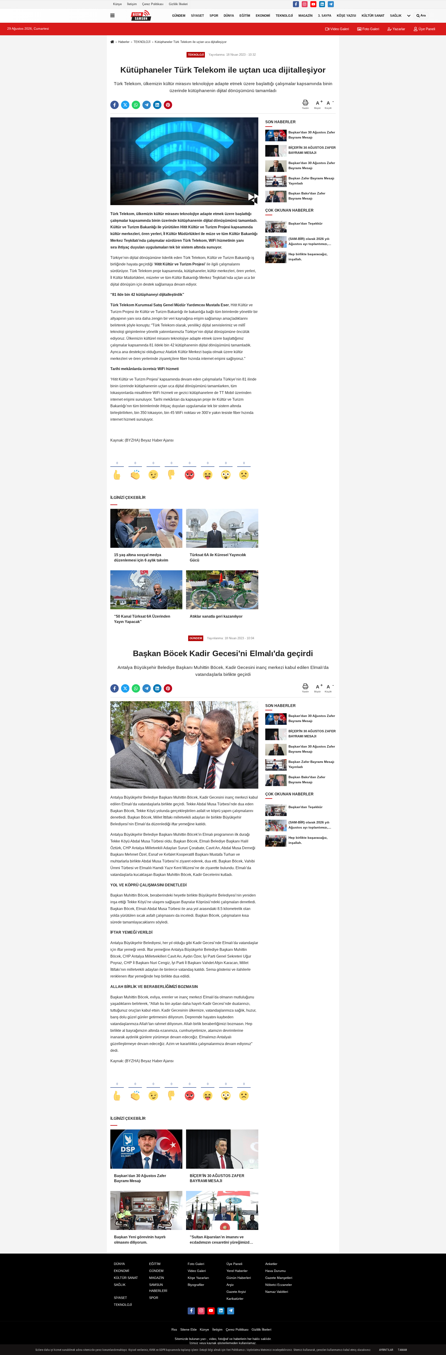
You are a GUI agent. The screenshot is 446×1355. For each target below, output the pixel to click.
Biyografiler (196, 1285)
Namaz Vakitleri (276, 1292)
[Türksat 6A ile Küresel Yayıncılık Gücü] (222, 528)
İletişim (132, 4)
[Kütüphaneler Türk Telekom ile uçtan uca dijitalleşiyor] (184, 161)
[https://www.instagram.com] (305, 4)
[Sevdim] (153, 467)
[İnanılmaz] (226, 467)
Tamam (402, 1350)
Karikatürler (234, 1298)
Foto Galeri (370, 29)
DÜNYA (229, 15)
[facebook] (114, 105)
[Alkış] (135, 467)
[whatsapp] (136, 105)
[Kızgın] (189, 467)
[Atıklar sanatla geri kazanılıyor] (222, 589)
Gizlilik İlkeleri (178, 4)
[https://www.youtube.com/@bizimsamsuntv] (313, 4)
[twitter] (125, 105)
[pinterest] (168, 105)
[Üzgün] (244, 467)
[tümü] (408, 16)
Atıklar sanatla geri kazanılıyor (216, 616)
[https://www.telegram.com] (331, 4)
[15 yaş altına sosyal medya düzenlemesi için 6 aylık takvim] (146, 528)
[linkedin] (157, 105)
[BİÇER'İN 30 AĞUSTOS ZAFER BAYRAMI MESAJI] (222, 1148)
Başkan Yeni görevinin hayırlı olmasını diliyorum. (139, 1239)
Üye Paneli (426, 29)
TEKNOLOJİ (284, 15)
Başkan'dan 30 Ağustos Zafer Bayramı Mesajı (140, 1178)
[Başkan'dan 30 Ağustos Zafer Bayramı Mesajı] (146, 1148)
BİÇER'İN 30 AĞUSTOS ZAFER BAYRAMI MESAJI (217, 1178)
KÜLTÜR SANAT (373, 15)
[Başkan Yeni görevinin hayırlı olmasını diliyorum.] (146, 1210)
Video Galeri (339, 29)
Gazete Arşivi (236, 1292)
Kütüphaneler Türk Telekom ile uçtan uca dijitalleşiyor (190, 42)
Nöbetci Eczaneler (278, 1285)
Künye (117, 4)
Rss (174, 1329)
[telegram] (146, 105)
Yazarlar (398, 29)
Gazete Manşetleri (278, 1278)
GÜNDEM (178, 15)
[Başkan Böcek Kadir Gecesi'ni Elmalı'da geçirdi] (184, 744)
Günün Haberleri (238, 1278)
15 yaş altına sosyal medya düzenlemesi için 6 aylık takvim (141, 557)
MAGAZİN (305, 15)
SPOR (214, 15)
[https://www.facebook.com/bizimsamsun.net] (296, 4)
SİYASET (197, 15)
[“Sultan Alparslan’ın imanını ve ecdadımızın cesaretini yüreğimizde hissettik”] (222, 1210)
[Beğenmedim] (171, 467)
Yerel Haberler (237, 1271)
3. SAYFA (324, 15)
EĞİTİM (244, 15)
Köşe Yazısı (346, 15)
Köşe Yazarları (198, 1278)
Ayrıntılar (386, 1350)
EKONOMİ (263, 15)
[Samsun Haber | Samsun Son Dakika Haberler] (142, 15)
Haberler (123, 42)
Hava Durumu (275, 1271)
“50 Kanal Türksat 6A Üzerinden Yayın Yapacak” (142, 618)
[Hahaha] (207, 467)
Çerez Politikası (153, 4)
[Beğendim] (117, 467)
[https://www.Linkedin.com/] (322, 4)
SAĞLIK (395, 15)
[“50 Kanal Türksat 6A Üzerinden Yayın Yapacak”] (146, 589)
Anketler (271, 1264)
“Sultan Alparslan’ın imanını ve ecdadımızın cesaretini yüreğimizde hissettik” (221, 1240)
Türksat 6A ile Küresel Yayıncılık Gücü (218, 557)
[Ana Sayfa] (112, 42)
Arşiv (230, 1285)
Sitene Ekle (188, 1329)
